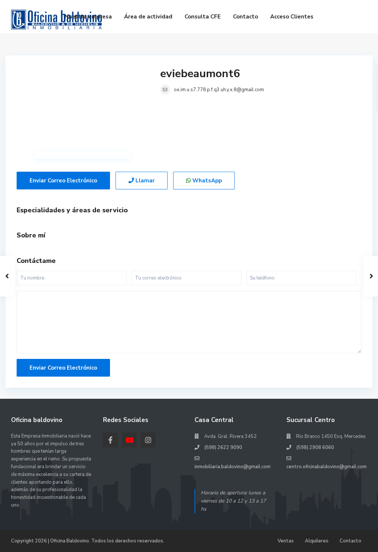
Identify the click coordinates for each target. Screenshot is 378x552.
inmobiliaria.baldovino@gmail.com (233, 466)
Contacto (245, 16)
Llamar (144, 180)
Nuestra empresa (88, 16)
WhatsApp (206, 180)
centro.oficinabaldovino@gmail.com (326, 466)
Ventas (286, 541)
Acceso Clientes (291, 16)
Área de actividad (148, 16)
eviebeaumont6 (200, 73)
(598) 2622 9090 (223, 447)
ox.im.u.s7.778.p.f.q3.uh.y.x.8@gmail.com (219, 89)
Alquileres (317, 541)
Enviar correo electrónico (63, 180)
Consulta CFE (203, 16)
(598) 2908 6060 (315, 447)
